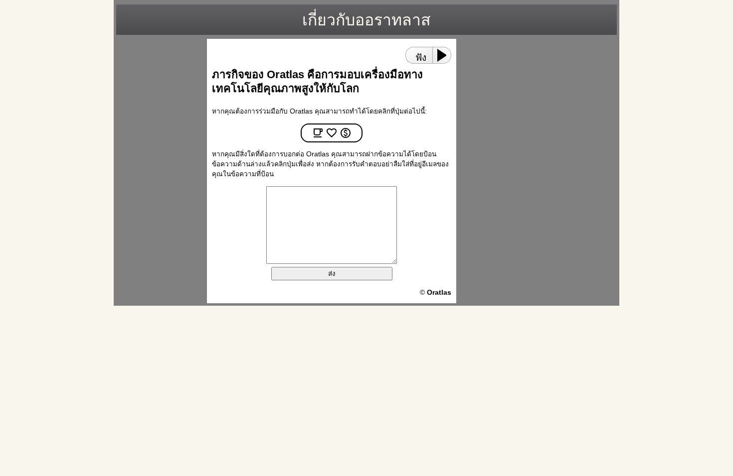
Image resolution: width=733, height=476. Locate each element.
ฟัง (420, 57)
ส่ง (332, 273)
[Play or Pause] (444, 55)
